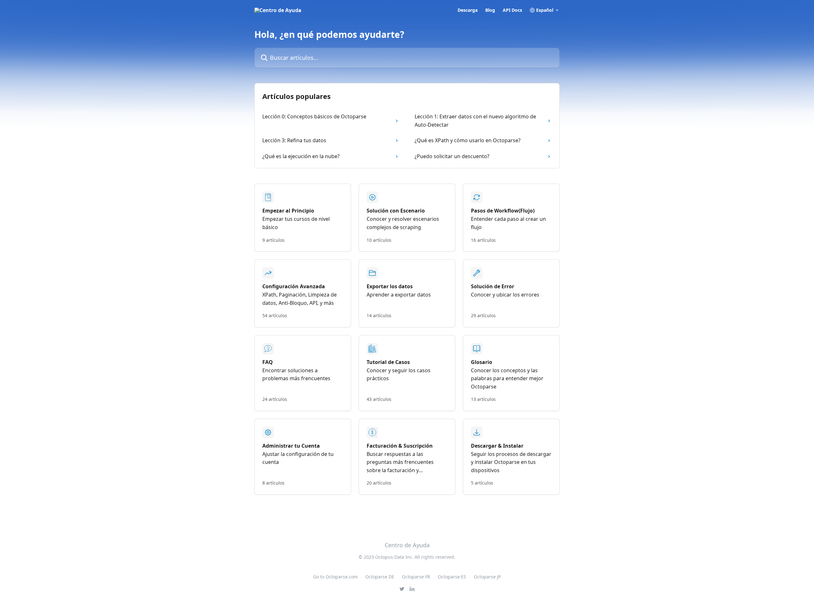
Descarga (468, 10)
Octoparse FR (416, 577)
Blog (490, 10)
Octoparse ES (452, 577)
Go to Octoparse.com (335, 577)
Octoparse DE (379, 577)
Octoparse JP (487, 577)
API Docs (512, 10)
